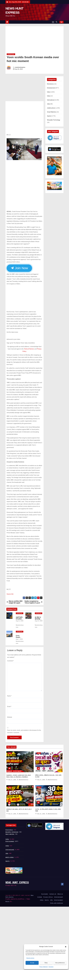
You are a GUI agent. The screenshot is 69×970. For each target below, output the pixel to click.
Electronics (50, 84)
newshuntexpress (20, 67)
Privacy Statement (43, 966)
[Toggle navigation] (53, 22)
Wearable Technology (53, 120)
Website (9, 717)
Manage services (30, 958)
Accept (32, 962)
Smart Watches (51, 112)
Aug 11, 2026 (19, 620)
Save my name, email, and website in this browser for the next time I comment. (24, 731)
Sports (49, 116)
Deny (46, 962)
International (11, 54)
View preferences (60, 962)
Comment (10, 661)
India (48, 92)
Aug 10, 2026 (38, 620)
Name (9, 696)
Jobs (48, 104)
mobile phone (51, 108)
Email (9, 706)
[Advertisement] (34, 40)
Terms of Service (29, 349)
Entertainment (51, 88)
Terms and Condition (56, 903)
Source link (10, 594)
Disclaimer (51, 966)
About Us (60, 894)
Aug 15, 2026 (41, 813)
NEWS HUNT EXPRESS (17, 882)
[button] (65, 946)
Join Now (21, 268)
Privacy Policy (48, 897)
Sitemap (39, 897)
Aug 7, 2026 (19, 639)
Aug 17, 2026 (12, 779)
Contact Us (52, 894)
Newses (7, 901)
